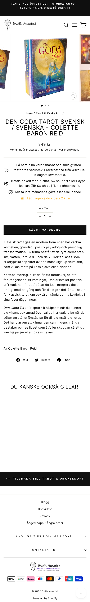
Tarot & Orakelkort (49, 113)
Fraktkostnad (35, 149)
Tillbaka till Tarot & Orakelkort (48, 478)
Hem (29, 113)
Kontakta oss (44, 550)
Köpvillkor (45, 509)
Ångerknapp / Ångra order (45, 523)
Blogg (45, 502)
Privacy (45, 516)
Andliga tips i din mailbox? (44, 536)
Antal (45, 208)
